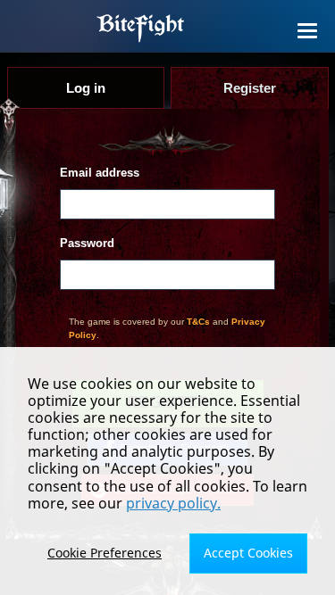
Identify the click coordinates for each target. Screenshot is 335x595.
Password (87, 243)
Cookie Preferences (104, 552)
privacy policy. (173, 503)
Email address (99, 172)
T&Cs (198, 321)
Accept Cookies (248, 552)
